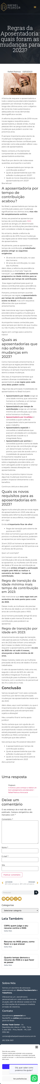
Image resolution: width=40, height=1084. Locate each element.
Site (3, 865)
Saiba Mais (8, 931)
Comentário (7, 819)
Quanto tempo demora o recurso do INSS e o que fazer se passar (19, 960)
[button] (37, 1047)
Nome (5, 847)
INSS (29, 221)
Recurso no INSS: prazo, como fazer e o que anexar (19, 942)
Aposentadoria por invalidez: (19, 417)
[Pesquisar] (36, 892)
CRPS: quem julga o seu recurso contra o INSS (16, 927)
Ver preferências (20, 1079)
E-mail (5, 856)
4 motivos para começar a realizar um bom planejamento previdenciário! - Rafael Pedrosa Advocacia (22, 790)
